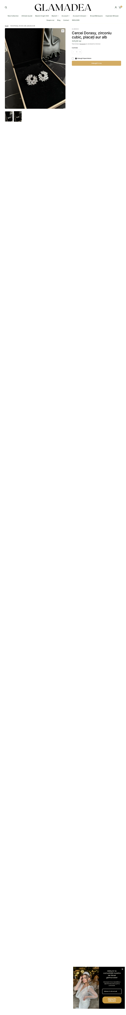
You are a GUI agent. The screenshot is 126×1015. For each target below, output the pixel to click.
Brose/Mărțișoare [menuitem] (96, 16)
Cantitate (75, 48)
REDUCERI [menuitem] (75, 20)
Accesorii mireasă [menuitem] (79, 16)
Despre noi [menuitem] (50, 20)
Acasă (6, 26)
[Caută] (6, 7)
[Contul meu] (116, 7)
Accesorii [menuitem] (65, 16)
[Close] (122, 969)
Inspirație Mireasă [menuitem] (112, 16)
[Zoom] (62, 30)
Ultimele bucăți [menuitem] (26, 16)
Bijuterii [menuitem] (54, 16)
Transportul (82, 44)
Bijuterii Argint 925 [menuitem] (42, 16)
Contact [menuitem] (66, 20)
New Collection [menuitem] (13, 16)
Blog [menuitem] (58, 20)
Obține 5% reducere (112, 1000)
